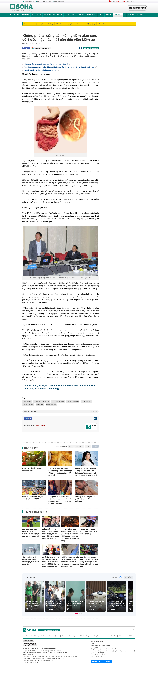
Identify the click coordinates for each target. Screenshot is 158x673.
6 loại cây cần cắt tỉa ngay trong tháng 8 (32, 469)
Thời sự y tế (28, 24)
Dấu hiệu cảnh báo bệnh (41, 401)
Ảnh (125, 636)
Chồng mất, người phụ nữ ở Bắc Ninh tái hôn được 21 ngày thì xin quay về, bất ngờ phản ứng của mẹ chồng (50, 533)
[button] (76, 613)
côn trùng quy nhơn (58, 401)
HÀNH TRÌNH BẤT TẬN (44, 1)
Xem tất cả (128, 577)
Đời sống (140, 14)
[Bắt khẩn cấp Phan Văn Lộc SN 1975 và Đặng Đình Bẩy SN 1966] (34, 596)
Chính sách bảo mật (97, 657)
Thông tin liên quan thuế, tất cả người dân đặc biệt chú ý (88, 531)
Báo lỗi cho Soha (92, 48)
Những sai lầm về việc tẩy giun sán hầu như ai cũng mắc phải (46, 64)
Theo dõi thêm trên (112, 577)
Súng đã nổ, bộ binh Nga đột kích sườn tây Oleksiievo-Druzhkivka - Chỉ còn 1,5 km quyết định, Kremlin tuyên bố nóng (70, 535)
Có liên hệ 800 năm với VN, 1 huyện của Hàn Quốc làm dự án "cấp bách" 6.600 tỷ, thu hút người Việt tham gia (50, 561)
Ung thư (70, 24)
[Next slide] (130, 597)
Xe (124, 14)
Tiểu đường (91, 24)
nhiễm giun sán (51, 405)
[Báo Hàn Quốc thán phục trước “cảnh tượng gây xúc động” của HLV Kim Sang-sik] (31, 521)
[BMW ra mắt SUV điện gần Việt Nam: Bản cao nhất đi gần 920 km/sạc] (116, 596)
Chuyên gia (39, 24)
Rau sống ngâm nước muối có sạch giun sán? (41, 70)
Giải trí (101, 14)
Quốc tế (74, 14)
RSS (130, 636)
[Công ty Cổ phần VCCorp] (51, 643)
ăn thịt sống (39, 405)
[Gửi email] (80, 48)
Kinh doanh (47, 14)
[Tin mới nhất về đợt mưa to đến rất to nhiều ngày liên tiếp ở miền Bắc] (31, 549)
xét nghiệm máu (86, 401)
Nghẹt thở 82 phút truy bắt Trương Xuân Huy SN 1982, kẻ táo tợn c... (54, 603)
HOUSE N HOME (29, 1)
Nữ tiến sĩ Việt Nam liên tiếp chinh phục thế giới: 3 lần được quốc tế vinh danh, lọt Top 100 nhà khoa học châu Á (86, 471)
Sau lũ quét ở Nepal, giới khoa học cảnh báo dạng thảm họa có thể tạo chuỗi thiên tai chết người (89, 561)
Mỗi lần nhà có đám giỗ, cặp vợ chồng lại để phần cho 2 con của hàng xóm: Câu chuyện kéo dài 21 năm (70, 561)
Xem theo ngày (61, 446)
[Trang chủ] (21, 8)
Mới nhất (17, 14)
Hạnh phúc (25, 14)
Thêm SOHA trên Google (42, 48)
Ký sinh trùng (27, 401)
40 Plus (67, 14)
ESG (33, 14)
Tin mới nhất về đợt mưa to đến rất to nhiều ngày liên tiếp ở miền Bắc (30, 560)
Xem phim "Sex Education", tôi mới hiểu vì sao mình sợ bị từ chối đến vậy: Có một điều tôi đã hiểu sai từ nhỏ (60, 500)
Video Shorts (30, 577)
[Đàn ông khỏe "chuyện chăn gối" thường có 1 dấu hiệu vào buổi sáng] (86, 487)
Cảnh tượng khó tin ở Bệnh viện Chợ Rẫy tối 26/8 (32, 498)
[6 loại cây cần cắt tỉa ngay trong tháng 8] (34, 458)
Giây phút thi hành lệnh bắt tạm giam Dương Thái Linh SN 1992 (75, 603)
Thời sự (38, 14)
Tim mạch (80, 24)
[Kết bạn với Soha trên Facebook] (88, 427)
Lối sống (50, 24)
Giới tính (101, 24)
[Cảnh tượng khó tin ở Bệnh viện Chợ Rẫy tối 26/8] (34, 487)
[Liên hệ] (95, 418)
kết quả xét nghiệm (73, 401)
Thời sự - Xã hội (39, 636)
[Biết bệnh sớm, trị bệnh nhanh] (137, 8)
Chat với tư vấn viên (102, 661)
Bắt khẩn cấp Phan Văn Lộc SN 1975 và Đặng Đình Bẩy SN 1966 (34, 603)
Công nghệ (131, 14)
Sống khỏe (118, 14)
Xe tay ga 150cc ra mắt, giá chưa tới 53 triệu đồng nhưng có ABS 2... (96, 603)
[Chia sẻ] (26, 48)
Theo (60, 411)
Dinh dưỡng (60, 24)
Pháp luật (109, 14)
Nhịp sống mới (91, 14)
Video (120, 636)
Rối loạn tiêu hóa (28, 405)
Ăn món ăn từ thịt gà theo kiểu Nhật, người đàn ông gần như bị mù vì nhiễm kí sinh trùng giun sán (59, 67)
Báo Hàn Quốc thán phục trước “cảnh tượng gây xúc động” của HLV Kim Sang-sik (30, 532)
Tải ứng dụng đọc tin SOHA (50, 630)
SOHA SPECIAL (59, 1)
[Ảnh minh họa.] (60, 129)
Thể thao (82, 14)
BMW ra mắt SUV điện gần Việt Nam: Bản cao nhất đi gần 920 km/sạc (116, 603)
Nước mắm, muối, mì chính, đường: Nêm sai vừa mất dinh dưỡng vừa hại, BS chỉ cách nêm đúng (60, 387)
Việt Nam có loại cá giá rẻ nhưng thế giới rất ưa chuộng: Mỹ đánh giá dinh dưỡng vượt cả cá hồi (60, 471)
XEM (95, 446)
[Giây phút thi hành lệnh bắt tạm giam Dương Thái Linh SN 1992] (75, 596)
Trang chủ (29, 636)
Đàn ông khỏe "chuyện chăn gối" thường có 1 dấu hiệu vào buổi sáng (86, 499)
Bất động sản (57, 14)
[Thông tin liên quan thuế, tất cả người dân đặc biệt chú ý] (89, 521)
